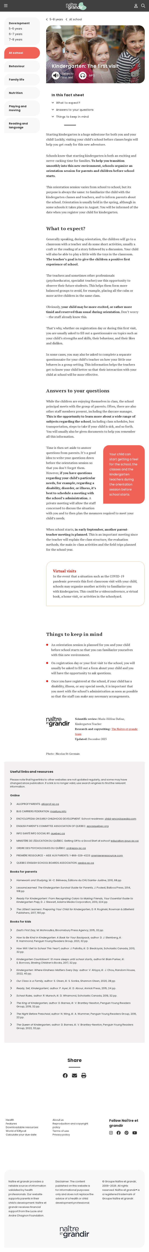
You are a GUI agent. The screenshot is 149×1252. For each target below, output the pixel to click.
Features (11, 1123)
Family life (16, 79)
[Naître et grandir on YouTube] (134, 1133)
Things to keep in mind (72, 117)
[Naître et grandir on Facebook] (119, 1133)
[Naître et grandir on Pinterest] (126, 1133)
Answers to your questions (75, 110)
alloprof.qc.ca (50, 804)
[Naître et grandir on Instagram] (111, 1133)
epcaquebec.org (98, 826)
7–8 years (15, 39)
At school (75, 19)
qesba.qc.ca (86, 863)
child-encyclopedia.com (120, 819)
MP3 (91, 75)
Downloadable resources (22, 1127)
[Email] (74, 1075)
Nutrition (16, 93)
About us (58, 1120)
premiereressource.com (107, 855)
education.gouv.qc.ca (125, 841)
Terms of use (61, 1131)
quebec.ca (58, 833)
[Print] (83, 1075)
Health (10, 1120)
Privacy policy (61, 1134)
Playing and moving (18, 108)
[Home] (74, 6)
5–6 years (15, 29)
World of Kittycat (16, 1131)
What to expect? (68, 103)
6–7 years (15, 34)
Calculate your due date (21, 1134)
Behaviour (17, 66)
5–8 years (56, 19)
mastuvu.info (58, 811)
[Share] (65, 1075)
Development (19, 23)
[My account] (135, 6)
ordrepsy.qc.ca (76, 848)
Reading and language (18, 125)
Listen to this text (68, 75)
